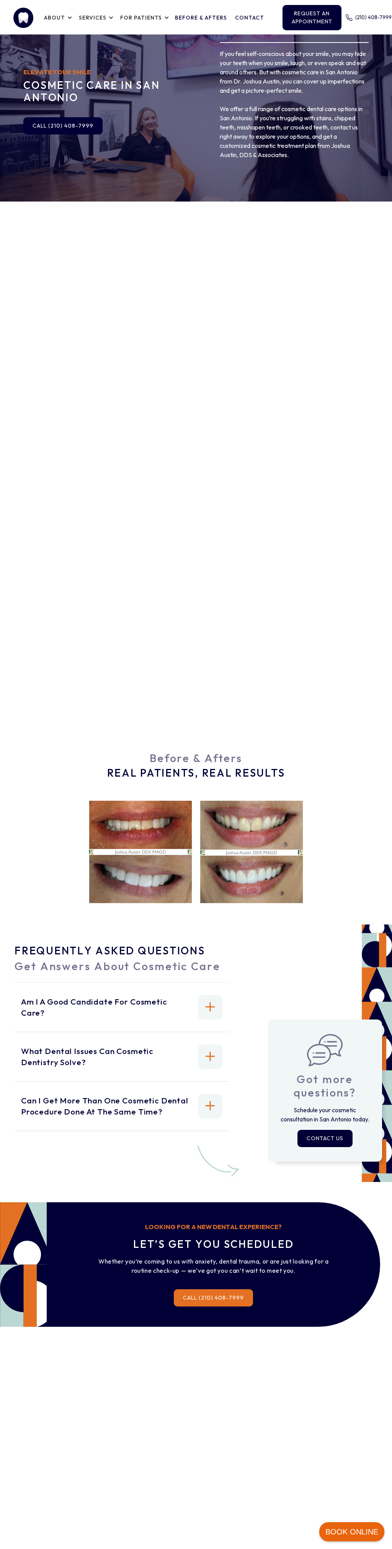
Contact (249, 17)
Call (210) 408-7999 (63, 125)
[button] (56, 17)
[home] (23, 18)
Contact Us (325, 1138)
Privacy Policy (335, 1512)
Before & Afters (201, 17)
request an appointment (312, 17)
